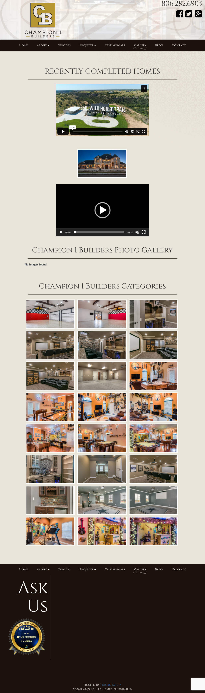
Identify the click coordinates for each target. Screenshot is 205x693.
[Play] (61, 232)
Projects (87, 45)
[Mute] (137, 232)
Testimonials (115, 45)
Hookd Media (110, 685)
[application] (102, 210)
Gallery (140, 45)
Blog (159, 45)
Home (23, 45)
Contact (179, 45)
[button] (102, 210)
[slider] (99, 232)
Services (64, 45)
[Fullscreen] (144, 232)
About (42, 45)
